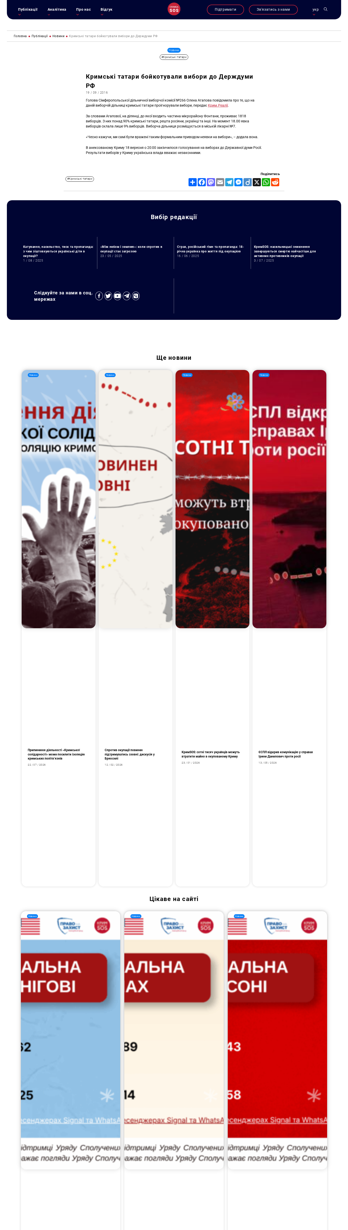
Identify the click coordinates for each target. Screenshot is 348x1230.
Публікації (28, 9)
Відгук (107, 9)
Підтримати (225, 9)
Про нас (83, 9)
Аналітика (57, 9)
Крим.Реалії (218, 105)
